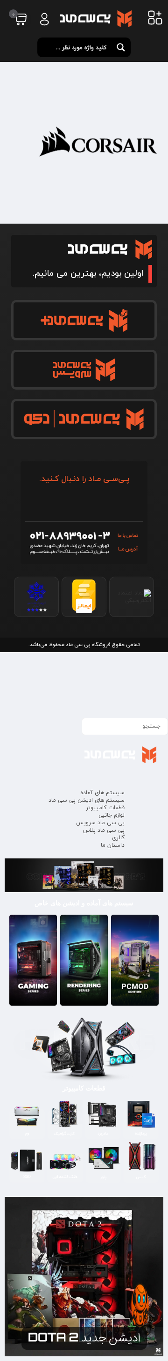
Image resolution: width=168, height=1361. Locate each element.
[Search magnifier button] (121, 47)
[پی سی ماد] (96, 18)
